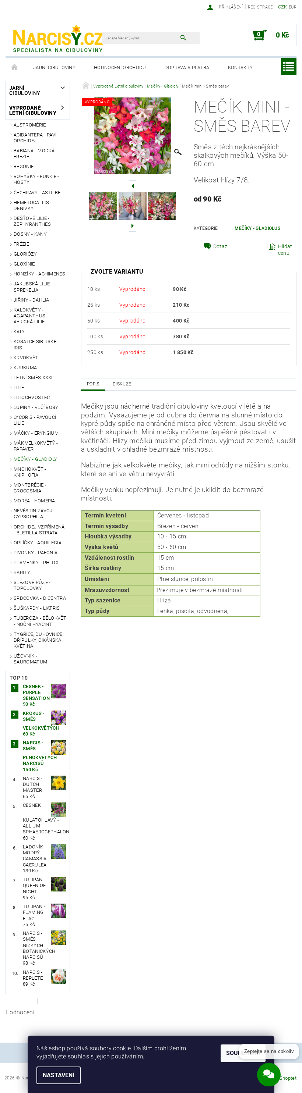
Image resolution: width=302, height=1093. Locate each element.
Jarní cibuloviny (54, 67)
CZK (282, 7)
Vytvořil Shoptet (279, 1078)
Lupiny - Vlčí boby (36, 407)
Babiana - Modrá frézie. (34, 153)
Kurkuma (25, 367)
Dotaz (220, 246)
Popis (93, 384)
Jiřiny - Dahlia (31, 300)
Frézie (21, 244)
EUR (292, 7)
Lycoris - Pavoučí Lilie (35, 420)
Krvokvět (26, 357)
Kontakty (240, 67)
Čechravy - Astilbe (37, 192)
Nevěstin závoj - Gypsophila (34, 513)
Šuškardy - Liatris (37, 608)
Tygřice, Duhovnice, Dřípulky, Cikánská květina (38, 640)
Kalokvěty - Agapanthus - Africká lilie (31, 316)
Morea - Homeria (34, 500)
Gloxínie (24, 264)
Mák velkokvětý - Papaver (36, 446)
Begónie (24, 166)
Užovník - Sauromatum (30, 659)
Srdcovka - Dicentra (40, 598)
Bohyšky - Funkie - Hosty (36, 179)
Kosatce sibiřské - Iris (36, 344)
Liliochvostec (32, 397)
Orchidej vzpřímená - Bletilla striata (39, 529)
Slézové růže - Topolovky (32, 585)
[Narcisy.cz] (57, 39)
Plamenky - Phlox (36, 562)
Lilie (19, 387)
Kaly (19, 331)
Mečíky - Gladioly (35, 459)
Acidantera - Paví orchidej (35, 137)
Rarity (22, 572)
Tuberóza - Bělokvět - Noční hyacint (40, 621)
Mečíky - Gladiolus (257, 228)
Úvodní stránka (15, 67)
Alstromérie (30, 125)
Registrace (260, 7)
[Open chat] (269, 1071)
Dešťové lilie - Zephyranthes (32, 221)
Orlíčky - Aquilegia (38, 542)
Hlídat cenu (285, 249)
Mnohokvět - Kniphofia (30, 472)
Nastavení (58, 1075)
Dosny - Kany (30, 234)
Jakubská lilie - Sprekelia (33, 286)
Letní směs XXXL (34, 377)
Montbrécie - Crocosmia (30, 488)
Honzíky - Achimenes (39, 274)
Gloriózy (25, 254)
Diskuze (122, 384)
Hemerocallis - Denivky (33, 205)
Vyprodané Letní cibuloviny (32, 110)
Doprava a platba (187, 67)
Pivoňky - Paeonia (35, 552)
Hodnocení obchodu (120, 67)
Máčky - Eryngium (36, 433)
